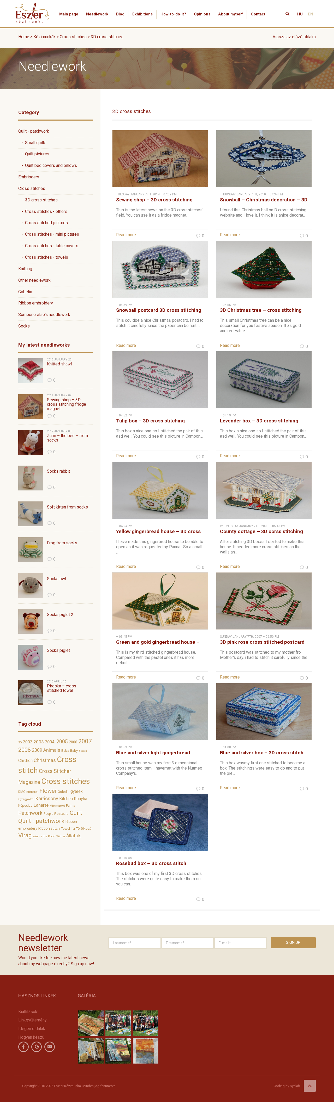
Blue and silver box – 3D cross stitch (261, 753)
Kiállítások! (28, 1011)
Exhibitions (142, 14)
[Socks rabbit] (30, 478)
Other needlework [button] (34, 280)
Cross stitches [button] (31, 188)
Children (25, 760)
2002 (27, 741)
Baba (65, 751)
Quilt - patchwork (41, 820)
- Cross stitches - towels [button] (43, 257)
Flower (48, 791)
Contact (258, 14)
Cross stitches (65, 781)
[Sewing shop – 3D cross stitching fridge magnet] (30, 406)
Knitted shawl (59, 364)
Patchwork (30, 813)
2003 (38, 741)
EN (310, 14)
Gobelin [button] (25, 291)
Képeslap (25, 805)
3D (20, 742)
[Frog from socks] (30, 549)
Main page (68, 14)
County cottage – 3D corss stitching (261, 531)
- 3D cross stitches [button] (38, 199)
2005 (62, 742)
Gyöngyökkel (26, 799)
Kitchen (66, 798)
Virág (25, 835)
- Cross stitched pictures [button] (43, 222)
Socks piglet (58, 650)
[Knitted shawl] (30, 370)
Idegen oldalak (31, 1028)
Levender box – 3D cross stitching (259, 421)
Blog (120, 14)
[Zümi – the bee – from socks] (30, 442)
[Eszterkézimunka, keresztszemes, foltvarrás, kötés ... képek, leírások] (32, 6)
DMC (21, 792)
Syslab (295, 1086)
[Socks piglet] (30, 657)
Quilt (76, 812)
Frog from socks (62, 543)
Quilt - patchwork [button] (33, 131)
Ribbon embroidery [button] (35, 303)
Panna (70, 805)
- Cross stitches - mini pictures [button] (48, 234)
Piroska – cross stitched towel (61, 688)
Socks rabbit (58, 471)
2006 (73, 742)
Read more (126, 234)
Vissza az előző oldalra (294, 36)
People (48, 814)
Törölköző (84, 828)
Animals (51, 750)
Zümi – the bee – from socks (67, 438)
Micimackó (57, 805)
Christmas (45, 760)
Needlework (97, 14)
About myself (230, 14)
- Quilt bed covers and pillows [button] (47, 165)
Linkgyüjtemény (32, 1020)
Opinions (202, 14)
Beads (83, 751)
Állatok (73, 836)
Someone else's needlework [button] (44, 314)
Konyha (80, 798)
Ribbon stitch (49, 828)
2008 (24, 750)
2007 (85, 741)
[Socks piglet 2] (30, 621)
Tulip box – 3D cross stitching (150, 421)
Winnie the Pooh (44, 836)
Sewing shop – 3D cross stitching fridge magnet (66, 404)
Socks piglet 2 (60, 614)
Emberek (32, 792)
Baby (74, 751)
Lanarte (41, 805)
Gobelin (63, 792)
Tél (73, 828)
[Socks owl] (30, 585)
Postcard (61, 814)
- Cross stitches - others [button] (42, 211)
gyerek (76, 791)
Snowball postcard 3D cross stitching (158, 310)
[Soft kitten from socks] (30, 513)
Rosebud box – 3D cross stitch (151, 863)
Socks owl (56, 579)
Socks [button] (24, 326)
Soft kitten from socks (67, 507)
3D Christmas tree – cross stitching (261, 310)
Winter (60, 836)
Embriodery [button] (28, 176)
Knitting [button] (25, 268)
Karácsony (46, 798)
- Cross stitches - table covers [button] (48, 245)
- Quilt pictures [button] (33, 153)
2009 (37, 750)
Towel (65, 828)
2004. (50, 741)
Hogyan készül (31, 1037)
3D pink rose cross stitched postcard (262, 642)
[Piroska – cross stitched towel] (30, 692)
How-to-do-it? (173, 14)
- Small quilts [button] (32, 142)
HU (300, 14)
